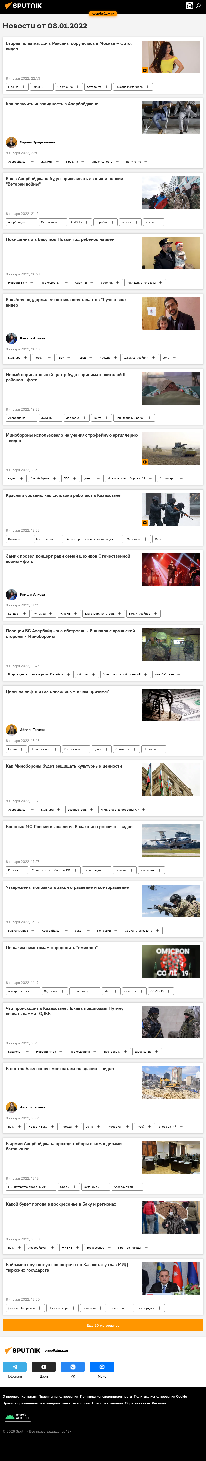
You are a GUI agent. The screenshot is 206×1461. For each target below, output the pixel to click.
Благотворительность (100, 614)
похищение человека (141, 282)
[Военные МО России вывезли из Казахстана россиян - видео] (171, 840)
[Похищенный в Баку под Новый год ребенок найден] (171, 253)
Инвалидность (102, 161)
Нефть (12, 749)
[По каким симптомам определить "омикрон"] (171, 961)
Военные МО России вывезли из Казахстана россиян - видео (69, 826)
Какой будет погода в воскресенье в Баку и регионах (61, 1204)
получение (133, 161)
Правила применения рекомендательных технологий (46, 1403)
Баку (11, 1126)
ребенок (107, 282)
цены (97, 749)
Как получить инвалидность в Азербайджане (52, 104)
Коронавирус (81, 991)
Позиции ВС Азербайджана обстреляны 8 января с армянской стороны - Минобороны (70, 633)
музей (140, 1126)
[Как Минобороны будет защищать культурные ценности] (171, 779)
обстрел (83, 674)
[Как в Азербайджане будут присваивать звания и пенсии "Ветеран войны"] (171, 192)
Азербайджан (17, 161)
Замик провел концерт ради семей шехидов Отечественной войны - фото (68, 558)
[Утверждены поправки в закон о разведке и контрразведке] (171, 901)
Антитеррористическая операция (90, 539)
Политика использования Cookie (160, 1396)
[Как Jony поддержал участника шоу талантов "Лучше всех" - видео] (171, 313)
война (149, 222)
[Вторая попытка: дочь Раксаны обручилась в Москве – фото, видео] (171, 57)
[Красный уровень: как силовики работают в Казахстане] (171, 509)
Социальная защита (138, 930)
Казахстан (15, 539)
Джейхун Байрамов (21, 1308)
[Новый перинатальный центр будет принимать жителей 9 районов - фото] (171, 388)
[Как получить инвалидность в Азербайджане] (171, 117)
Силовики (134, 539)
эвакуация (147, 870)
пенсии (126, 222)
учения (88, 478)
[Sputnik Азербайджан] (25, 10)
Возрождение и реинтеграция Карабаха (35, 674)
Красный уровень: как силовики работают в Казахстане (63, 495)
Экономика (49, 222)
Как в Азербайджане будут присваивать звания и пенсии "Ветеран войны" (64, 181)
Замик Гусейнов (139, 614)
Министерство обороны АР (126, 478)
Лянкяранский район (130, 418)
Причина (150, 749)
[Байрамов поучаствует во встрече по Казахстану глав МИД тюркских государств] (171, 1278)
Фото (158, 539)
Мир (107, 991)
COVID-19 (157, 991)
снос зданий (167, 1126)
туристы (120, 870)
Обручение (65, 87)
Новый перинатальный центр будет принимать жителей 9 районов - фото (66, 377)
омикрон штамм (19, 991)
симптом (130, 991)
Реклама (159, 1403)
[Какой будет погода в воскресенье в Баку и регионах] (171, 1217)
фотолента (94, 87)
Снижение (122, 749)
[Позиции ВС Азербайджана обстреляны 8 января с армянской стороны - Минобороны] (171, 644)
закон (79, 930)
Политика (89, 1308)
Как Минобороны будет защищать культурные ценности (64, 766)
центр (97, 418)
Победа (66, 1126)
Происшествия (51, 282)
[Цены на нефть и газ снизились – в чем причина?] (171, 705)
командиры (92, 1187)
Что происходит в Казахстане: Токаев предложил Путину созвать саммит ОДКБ (64, 1011)
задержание (143, 1051)
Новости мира (40, 749)
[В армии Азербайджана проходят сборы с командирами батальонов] (171, 1157)
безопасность (77, 809)
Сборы (65, 1187)
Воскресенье (95, 1247)
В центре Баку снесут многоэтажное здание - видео (60, 1068)
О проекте (11, 1396)
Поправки (104, 930)
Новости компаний (107, 1403)
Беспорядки (44, 539)
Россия (39, 357)
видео (12, 478)
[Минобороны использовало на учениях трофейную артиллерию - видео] (171, 448)
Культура (14, 357)
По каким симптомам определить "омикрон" (52, 947)
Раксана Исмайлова (129, 87)
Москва (13, 87)
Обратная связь (137, 1403)
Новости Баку (17, 282)
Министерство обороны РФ (51, 870)
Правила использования (58, 1396)
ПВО (67, 478)
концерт (13, 614)
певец (82, 357)
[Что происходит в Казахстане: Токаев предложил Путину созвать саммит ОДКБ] (171, 1022)
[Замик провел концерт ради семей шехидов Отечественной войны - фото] (171, 569)
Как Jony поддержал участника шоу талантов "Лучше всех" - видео (68, 302)
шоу (61, 357)
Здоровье (72, 418)
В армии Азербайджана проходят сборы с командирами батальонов (64, 1146)
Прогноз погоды (129, 1247)
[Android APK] (18, 1417)
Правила (72, 161)
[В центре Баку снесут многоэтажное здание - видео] (171, 1082)
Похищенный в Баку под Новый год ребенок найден (60, 239)
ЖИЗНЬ (37, 87)
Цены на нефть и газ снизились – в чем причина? (57, 691)
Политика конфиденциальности (106, 1396)
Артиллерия (167, 478)
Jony (166, 357)
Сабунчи (81, 282)
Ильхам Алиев (18, 930)
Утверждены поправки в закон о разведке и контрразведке (67, 887)
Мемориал (115, 1126)
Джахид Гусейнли (136, 357)
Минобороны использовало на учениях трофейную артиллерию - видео (72, 437)
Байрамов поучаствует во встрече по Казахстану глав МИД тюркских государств (67, 1267)
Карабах (101, 222)
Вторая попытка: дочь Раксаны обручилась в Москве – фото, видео (69, 46)
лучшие (105, 357)
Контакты (29, 1396)
